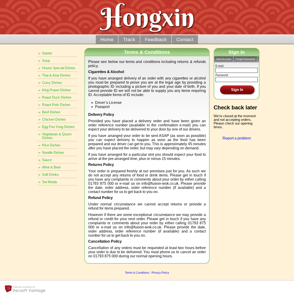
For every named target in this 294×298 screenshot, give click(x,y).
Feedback (156, 39)
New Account (223, 59)
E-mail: (219, 66)
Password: (222, 75)
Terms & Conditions (137, 272)
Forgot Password (245, 59)
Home (106, 39)
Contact (184, 39)
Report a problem (237, 138)
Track (129, 39)
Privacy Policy (160, 272)
